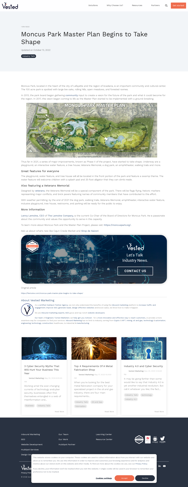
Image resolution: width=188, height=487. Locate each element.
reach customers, (138, 318)
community (72, 95)
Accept (124, 478)
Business (29, 405)
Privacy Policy (141, 464)
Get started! (178, 5)
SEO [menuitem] (23, 439)
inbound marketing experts (52, 313)
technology (36, 323)
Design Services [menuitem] (28, 454)
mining (129, 320)
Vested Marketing (42, 300)
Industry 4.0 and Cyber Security (143, 366)
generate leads (64, 308)
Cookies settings (104, 478)
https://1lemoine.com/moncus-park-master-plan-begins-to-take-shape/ (52, 293)
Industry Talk (28, 56)
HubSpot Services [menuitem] (30, 449)
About (25, 300)
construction (47, 323)
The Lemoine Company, (61, 215)
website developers (96, 313)
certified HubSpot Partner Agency (53, 305)
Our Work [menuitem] (63, 439)
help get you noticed (83, 318)
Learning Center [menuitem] (104, 434)
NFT (124, 320)
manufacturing (83, 323)
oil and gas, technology (143, 320)
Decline (145, 478)
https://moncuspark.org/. (117, 225)
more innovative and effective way (113, 318)
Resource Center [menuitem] (104, 439)
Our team (39, 318)
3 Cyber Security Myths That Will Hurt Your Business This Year (41, 370)
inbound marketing (120, 305)
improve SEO (51, 308)
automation (160, 320)
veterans (40, 190)
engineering (26, 323)
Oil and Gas (97, 402)
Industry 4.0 (131, 399)
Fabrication (80, 406)
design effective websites (83, 308)
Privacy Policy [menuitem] (26, 473)
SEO (67, 313)
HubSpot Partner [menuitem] (67, 444)
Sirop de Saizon (89, 230)
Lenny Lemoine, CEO (32, 215)
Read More (59, 412)
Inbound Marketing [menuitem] (30, 434)
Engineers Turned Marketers (57, 318)
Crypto (117, 320)
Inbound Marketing (74, 320)
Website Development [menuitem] (31, 444)
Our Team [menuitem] (63, 434)
